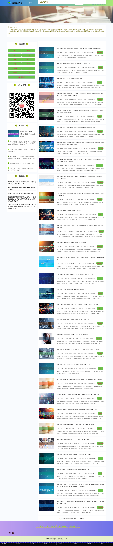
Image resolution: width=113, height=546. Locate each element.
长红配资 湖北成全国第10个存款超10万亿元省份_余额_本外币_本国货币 (78, 349)
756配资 (99, 522)
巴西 (28, 59)
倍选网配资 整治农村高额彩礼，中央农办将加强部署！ (73, 334)
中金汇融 (14, 68)
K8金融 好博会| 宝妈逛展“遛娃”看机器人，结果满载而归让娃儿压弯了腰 (78, 394)
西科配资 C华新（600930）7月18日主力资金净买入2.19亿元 (75, 364)
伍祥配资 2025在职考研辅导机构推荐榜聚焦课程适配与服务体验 (76, 127)
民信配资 (99, 82)
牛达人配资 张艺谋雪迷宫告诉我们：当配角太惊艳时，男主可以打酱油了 (78, 304)
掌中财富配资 (99, 165)
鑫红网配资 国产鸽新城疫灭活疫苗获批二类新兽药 (71, 242)
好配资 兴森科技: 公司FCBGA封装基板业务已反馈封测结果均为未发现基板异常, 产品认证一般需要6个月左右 (22, 207)
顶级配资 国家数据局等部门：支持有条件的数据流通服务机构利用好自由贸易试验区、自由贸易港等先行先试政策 (22, 199)
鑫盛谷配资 (100, 182)
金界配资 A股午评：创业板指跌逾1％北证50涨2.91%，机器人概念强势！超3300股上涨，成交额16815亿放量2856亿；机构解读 (80, 485)
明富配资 (100, 293)
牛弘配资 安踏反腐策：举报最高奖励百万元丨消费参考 (73, 319)
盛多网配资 (99, 263)
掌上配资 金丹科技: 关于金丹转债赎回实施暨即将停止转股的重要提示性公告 (79, 379)
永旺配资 (101, 458)
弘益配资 (101, 214)
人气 (15, 55)
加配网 (100, 473)
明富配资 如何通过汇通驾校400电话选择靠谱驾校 (71, 289)
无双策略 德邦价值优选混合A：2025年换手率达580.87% (73, 63)
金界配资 (101, 490)
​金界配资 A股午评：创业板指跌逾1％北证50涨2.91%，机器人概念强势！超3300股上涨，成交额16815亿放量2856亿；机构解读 (22, 142)
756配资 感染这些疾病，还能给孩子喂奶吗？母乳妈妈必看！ (75, 518)
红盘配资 (100, 199)
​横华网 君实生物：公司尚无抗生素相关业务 (22, 163)
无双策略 (100, 67)
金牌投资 (99, 537)
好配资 (99, 116)
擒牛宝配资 (99, 52)
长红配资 (100, 353)
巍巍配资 (101, 231)
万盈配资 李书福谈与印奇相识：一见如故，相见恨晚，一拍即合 (75, 424)
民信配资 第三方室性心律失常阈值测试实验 (69, 79)
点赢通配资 (100, 278)
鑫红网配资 (99, 246)
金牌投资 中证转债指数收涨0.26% (67, 533)
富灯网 (28, 64)
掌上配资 (100, 383)
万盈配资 (99, 428)
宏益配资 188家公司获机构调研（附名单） (69, 210)
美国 (15, 59)
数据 (28, 72)
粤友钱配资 (100, 507)
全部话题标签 (21, 77)
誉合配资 (101, 148)
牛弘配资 (100, 323)
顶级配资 (100, 99)
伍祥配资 (100, 131)
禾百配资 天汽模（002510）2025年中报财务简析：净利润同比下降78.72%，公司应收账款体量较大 (27, 134)
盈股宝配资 (100, 443)
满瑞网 (100, 413)
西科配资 (101, 368)
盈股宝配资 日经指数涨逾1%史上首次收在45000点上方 (73, 439)
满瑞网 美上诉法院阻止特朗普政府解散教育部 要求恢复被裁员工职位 (77, 409)
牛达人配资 (100, 308)
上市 (28, 68)
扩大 (28, 55)
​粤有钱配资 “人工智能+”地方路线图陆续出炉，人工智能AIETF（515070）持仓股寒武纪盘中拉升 (22, 157)
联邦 (28, 50)
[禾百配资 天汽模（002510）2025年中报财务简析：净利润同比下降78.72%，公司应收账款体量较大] (13, 133)
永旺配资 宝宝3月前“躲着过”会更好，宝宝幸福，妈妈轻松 (74, 454)
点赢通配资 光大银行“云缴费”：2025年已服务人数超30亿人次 (75, 274)
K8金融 (99, 398)
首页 (30, 3)
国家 (15, 64)
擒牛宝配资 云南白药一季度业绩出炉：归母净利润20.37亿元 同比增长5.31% (79, 48)
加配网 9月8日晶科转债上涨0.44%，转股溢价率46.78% (73, 469)
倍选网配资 (99, 338)
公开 (15, 50)
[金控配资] (15, 2)
